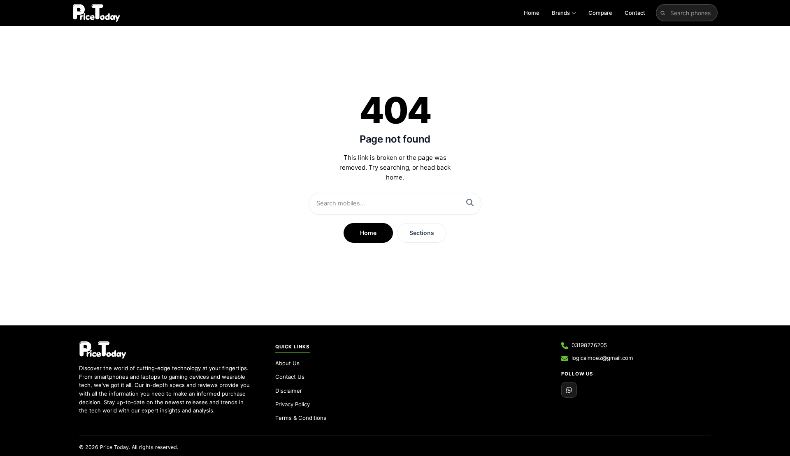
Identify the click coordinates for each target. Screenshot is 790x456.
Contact (635, 12)
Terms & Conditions (300, 418)
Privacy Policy (292, 404)
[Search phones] (662, 12)
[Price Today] (102, 350)
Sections (421, 232)
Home (531, 12)
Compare (600, 12)
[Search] (470, 203)
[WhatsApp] (569, 390)
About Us (287, 363)
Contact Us (289, 376)
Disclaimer (288, 390)
